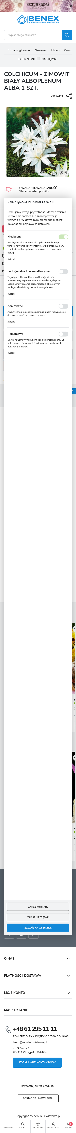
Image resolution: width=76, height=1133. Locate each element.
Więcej (11, 259)
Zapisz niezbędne (38, 917)
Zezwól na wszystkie (38, 928)
